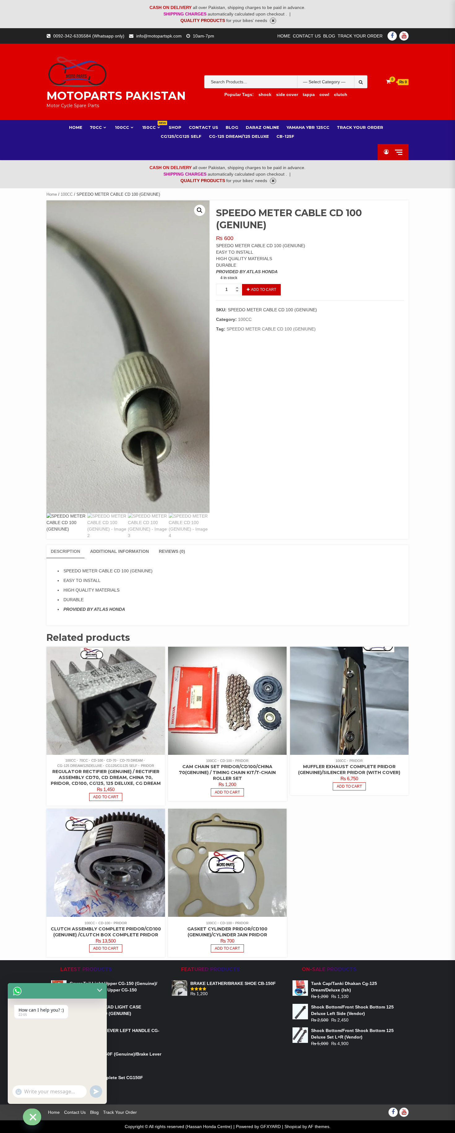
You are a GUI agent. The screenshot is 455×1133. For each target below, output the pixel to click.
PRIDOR (147, 766)
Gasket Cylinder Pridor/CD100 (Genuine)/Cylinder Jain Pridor (227, 932)
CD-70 (111, 760)
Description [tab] (65, 551)
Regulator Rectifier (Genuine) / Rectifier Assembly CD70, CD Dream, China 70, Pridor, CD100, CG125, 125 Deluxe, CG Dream (106, 777)
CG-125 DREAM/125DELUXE (79, 766)
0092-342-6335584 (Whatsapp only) (88, 35)
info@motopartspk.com (159, 35)
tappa (309, 94)
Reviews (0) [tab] (172, 551)
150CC (151, 127)
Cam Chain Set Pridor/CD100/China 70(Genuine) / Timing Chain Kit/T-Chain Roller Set (227, 772)
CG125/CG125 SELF (121, 766)
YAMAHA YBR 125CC (308, 127)
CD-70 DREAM (131, 760)
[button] (199, 210)
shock (264, 94)
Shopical (292, 1126)
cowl (324, 94)
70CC (96, 127)
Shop (175, 127)
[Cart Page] (388, 81)
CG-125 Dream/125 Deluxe (239, 136)
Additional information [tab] (119, 551)
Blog (329, 35)
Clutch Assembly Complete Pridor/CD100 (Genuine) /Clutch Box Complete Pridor (106, 932)
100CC (122, 127)
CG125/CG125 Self (181, 136)
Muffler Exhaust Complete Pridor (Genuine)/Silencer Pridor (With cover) (349, 769)
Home (283, 35)
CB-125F (285, 136)
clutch (340, 94)
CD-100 (97, 760)
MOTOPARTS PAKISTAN (116, 96)
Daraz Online (262, 127)
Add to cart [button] (105, 797)
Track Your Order (360, 35)
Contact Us (307, 35)
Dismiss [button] (273, 21)
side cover (287, 94)
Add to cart (263, 289)
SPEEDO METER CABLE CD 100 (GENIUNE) (271, 328)
